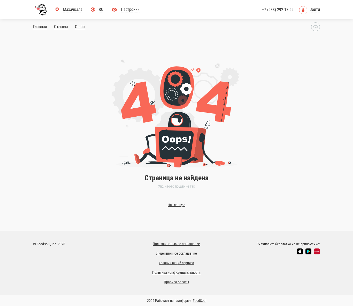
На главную (176, 205)
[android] (308, 251)
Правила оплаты (176, 282)
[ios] (300, 251)
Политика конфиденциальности (176, 272)
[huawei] (317, 251)
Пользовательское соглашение (176, 244)
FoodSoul (199, 301)
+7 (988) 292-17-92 (278, 9)
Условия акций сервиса (176, 263)
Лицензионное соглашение (176, 253)
